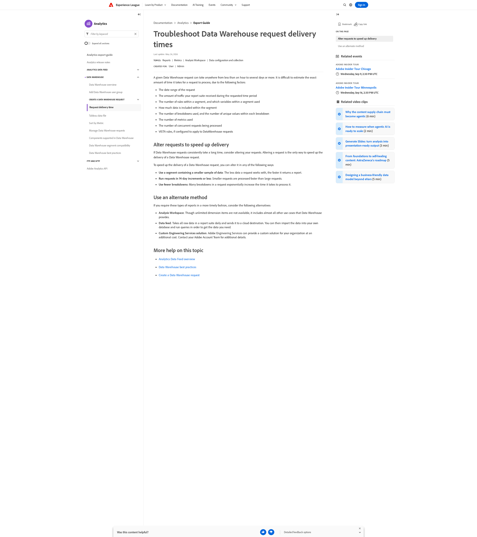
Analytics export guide (100, 54)
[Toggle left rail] (139, 14)
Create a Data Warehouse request (179, 275)
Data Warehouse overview (102, 84)
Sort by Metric (96, 123)
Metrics (178, 60)
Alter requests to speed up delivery (357, 38)
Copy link (362, 24)
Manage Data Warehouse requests (107, 130)
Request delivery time (101, 107)
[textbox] (111, 34)
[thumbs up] (263, 532)
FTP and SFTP (93, 161)
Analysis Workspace (195, 60)
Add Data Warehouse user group (105, 92)
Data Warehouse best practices (177, 267)
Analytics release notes (98, 62)
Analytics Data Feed (97, 69)
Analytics (183, 23)
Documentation (163, 23)
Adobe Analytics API (97, 168)
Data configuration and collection (226, 60)
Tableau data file (97, 115)
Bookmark (347, 24)
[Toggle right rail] (338, 14)
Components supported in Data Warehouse (111, 138)
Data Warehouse (95, 77)
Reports (166, 60)
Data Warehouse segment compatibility (109, 145)
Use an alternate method (351, 46)
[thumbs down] (271, 532)
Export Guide (201, 23)
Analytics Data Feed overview (177, 259)
